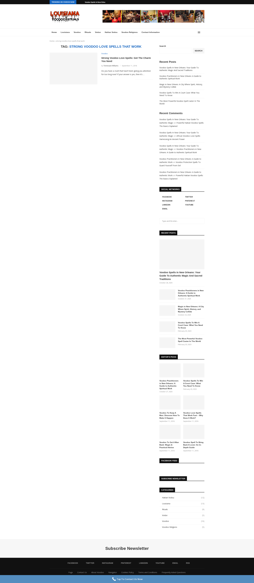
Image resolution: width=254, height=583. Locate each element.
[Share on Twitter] (127, 79)
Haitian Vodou (111, 32)
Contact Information (151, 32)
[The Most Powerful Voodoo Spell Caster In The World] (167, 342)
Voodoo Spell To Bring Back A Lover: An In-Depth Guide (193, 445)
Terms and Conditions (147, 572)
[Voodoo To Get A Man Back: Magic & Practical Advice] (170, 432)
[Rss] (203, 2)
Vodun (98, 32)
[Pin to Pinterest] (130, 79)
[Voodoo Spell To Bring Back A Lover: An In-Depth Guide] (193, 432)
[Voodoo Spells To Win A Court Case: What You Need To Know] (167, 326)
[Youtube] (197, 2)
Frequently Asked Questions (174, 572)
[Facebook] (182, 2)
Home (54, 32)
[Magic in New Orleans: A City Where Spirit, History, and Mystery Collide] (167, 310)
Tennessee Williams (111, 66)
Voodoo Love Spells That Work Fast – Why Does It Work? (193, 415)
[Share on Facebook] (124, 79)
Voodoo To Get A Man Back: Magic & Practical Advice (169, 445)
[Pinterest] (191, 2)
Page (70, 572)
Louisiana (65, 32)
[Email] (200, 2)
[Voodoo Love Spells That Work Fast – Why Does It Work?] (193, 402)
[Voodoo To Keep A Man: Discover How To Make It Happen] (170, 402)
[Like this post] (121, 79)
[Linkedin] (194, 2)
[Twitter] (185, 2)
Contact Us (82, 572)
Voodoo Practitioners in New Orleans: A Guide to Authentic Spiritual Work (191, 293)
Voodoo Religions (129, 32)
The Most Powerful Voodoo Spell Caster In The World (190, 340)
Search (162, 46)
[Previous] (78, 2)
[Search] (203, 32)
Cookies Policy (127, 572)
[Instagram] (188, 2)
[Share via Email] (133, 79)
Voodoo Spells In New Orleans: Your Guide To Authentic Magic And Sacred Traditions (179, 68)
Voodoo (77, 32)
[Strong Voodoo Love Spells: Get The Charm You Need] (73, 68)
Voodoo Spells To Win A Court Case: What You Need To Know (190, 325)
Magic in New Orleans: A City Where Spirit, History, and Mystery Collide (191, 309)
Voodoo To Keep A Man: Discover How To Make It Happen (169, 415)
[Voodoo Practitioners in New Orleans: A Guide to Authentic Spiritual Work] (167, 294)
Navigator (112, 572)
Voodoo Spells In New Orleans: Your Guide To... (102, 2)
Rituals (88, 32)
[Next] (82, 2)
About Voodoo (97, 572)
